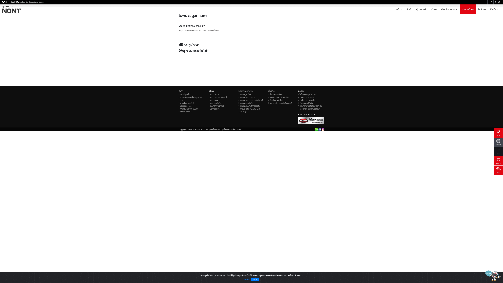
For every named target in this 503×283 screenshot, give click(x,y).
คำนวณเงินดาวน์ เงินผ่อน (189, 108)
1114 (10, 2)
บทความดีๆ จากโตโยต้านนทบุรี (281, 103)
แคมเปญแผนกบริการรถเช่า (250, 106)
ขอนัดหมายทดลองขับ (307, 100)
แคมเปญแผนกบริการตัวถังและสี (251, 100)
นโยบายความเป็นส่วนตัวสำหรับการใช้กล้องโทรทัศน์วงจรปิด (311, 107)
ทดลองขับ (422, 9)
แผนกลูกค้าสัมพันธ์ (217, 106)
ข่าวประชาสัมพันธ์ (276, 100)
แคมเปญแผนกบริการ (247, 97)
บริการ (434, 9)
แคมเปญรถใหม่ (185, 94)
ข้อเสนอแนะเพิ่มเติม (306, 103)
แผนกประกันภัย (215, 103)
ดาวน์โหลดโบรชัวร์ (187, 103)
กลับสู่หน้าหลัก (191, 45)
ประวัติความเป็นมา (276, 94)
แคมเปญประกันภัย (246, 103)
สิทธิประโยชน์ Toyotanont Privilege (250, 110)
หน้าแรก (399, 9)
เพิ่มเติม (247, 279)
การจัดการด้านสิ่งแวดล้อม (279, 97)
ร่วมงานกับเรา (468, 9)
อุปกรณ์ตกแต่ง (185, 111)
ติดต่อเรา (482, 9)
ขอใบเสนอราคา (186, 106)
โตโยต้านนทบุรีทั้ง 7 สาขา (308, 94)
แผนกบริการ (214, 94)
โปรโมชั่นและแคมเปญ (449, 9)
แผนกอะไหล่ (214, 100)
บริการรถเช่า (215, 108)
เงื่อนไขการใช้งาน (216, 129)
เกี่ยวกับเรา (494, 9)
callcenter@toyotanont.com (32, 2)
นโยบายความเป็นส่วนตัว (232, 129)
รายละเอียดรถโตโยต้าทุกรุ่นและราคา (191, 99)
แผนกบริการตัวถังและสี (218, 97)
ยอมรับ (255, 279)
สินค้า (409, 9)
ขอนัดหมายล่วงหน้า (307, 97)
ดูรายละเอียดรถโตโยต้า (195, 51)
